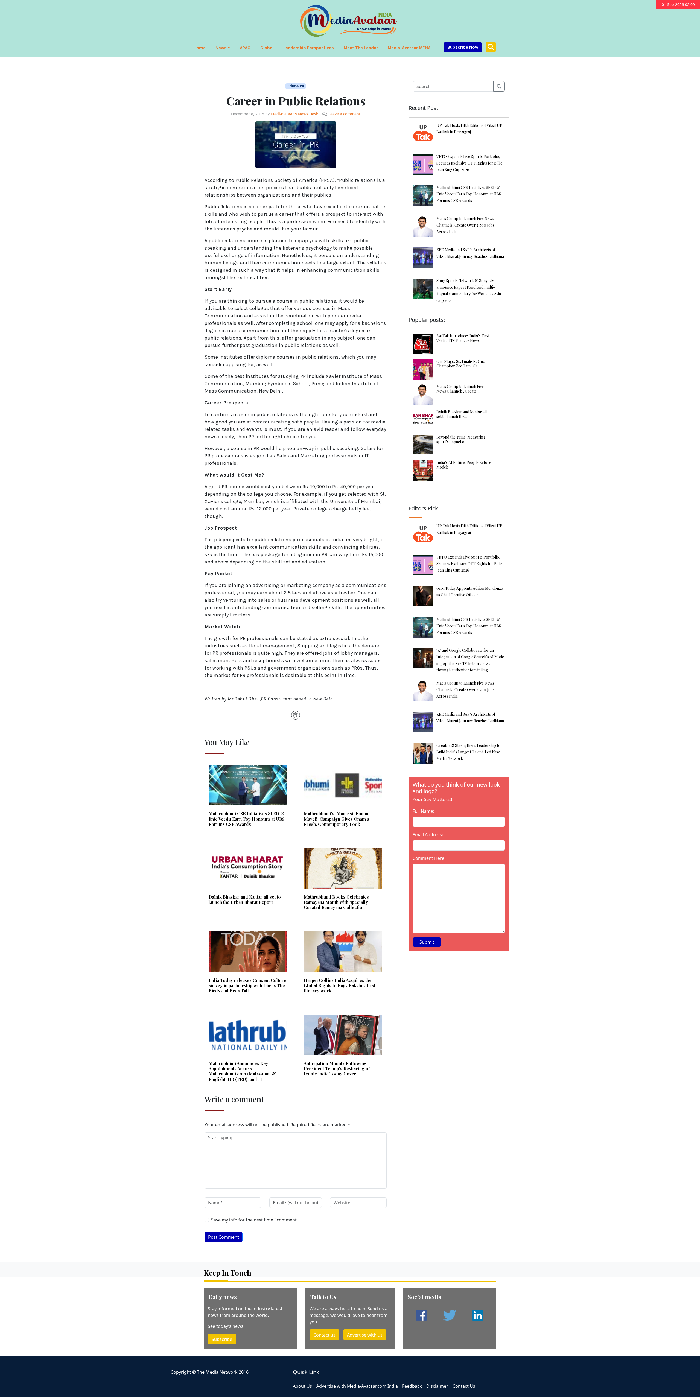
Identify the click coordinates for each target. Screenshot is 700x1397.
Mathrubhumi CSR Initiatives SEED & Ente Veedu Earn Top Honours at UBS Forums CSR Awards (247, 819)
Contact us (324, 1335)
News (221, 47)
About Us (302, 1386)
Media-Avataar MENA (409, 47)
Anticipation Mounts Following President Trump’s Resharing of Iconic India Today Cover (337, 1069)
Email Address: (428, 835)
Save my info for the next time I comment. (254, 1220)
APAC (245, 47)
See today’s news (225, 1326)
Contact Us (464, 1386)
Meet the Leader (361, 47)
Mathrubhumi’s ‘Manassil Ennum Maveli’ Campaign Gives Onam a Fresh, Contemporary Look (337, 819)
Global (266, 47)
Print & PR (295, 86)
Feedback (412, 1386)
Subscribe (222, 1339)
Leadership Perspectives (308, 47)
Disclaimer (437, 1386)
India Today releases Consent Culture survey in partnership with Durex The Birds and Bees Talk (247, 985)
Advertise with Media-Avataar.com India (357, 1386)
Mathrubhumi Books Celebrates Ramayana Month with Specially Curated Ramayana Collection (336, 902)
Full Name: (423, 811)
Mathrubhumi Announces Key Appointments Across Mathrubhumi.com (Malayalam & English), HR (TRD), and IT (242, 1071)
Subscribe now (462, 47)
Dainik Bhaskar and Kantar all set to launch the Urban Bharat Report (245, 899)
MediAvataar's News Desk (294, 113)
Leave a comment (344, 113)
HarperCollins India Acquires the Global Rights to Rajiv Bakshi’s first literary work (339, 985)
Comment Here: (429, 858)
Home (200, 47)
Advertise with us (365, 1335)
